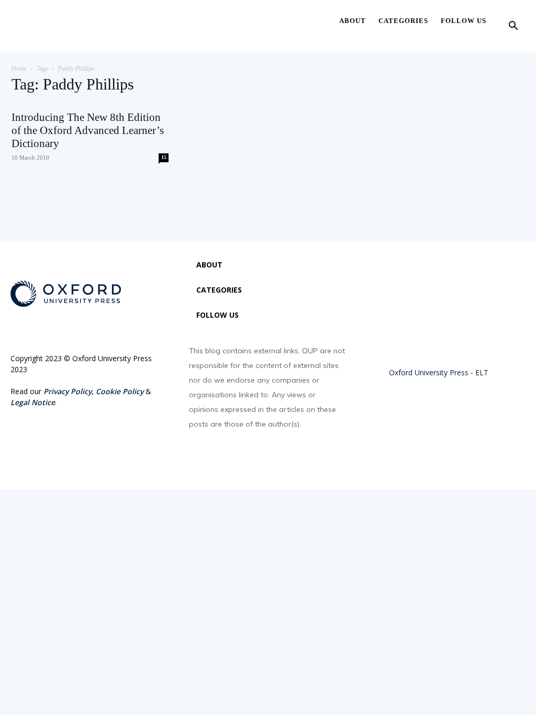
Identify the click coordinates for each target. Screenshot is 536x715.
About (352, 21)
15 (163, 157)
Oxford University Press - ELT (438, 372)
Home (19, 68)
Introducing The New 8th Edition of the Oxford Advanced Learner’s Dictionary (88, 130)
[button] (513, 27)
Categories (403, 21)
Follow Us (463, 21)
